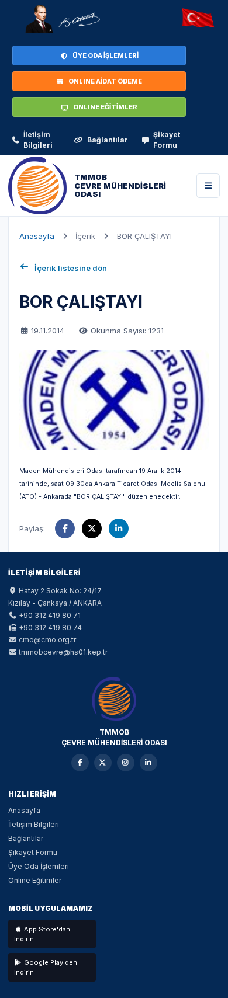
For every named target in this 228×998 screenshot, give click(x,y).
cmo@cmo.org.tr (47, 639)
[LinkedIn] (148, 762)
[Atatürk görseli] (62, 19)
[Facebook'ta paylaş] (65, 528)
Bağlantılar (107, 139)
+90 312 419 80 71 (50, 615)
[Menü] (208, 185)
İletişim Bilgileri (38, 139)
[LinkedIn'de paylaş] (119, 528)
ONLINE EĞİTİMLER (105, 107)
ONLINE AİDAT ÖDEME (105, 81)
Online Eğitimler (34, 880)
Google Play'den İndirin (45, 967)
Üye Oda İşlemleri (38, 866)
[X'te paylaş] (92, 528)
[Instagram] (125, 762)
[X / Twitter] (103, 762)
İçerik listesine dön (70, 268)
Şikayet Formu (166, 139)
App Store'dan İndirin (42, 934)
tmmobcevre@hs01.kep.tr (63, 652)
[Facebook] (80, 762)
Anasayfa (36, 236)
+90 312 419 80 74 (50, 627)
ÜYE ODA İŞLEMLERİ (105, 55)
